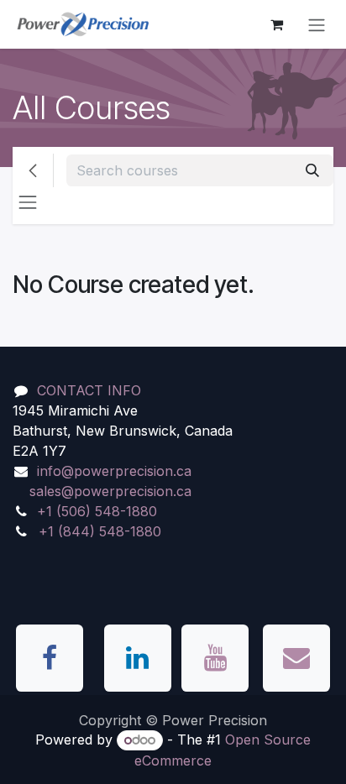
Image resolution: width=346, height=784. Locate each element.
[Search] (312, 170)
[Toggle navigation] (316, 24)
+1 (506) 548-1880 (97, 511)
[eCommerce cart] (276, 24)
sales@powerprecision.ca (110, 491)
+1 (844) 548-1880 (100, 531)
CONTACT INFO (89, 390)
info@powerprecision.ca (114, 471)
